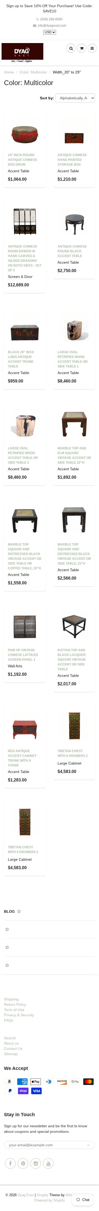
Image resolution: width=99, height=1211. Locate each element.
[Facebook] (10, 1163)
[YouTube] (48, 1163)
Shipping (11, 999)
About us (11, 1043)
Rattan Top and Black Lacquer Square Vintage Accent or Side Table (72, 659)
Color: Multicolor (33, 72)
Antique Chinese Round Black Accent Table (72, 251)
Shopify (42, 1195)
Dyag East (26, 1195)
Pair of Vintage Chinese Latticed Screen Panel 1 (23, 655)
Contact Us (13, 1048)
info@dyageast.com (52, 25)
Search (10, 1038)
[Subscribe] (88, 1145)
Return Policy (15, 1004)
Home (9, 72)
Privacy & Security (19, 1015)
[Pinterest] (23, 1163)
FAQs (8, 1020)
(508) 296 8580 (51, 19)
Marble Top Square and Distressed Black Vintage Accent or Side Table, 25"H (74, 554)
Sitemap (11, 1054)
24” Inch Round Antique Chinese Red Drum (22, 159)
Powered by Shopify (49, 1200)
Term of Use (14, 1010)
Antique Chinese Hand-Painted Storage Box (72, 159)
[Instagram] (35, 1163)
